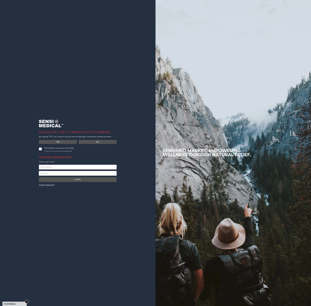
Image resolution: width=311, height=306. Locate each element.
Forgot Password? (46, 185)
